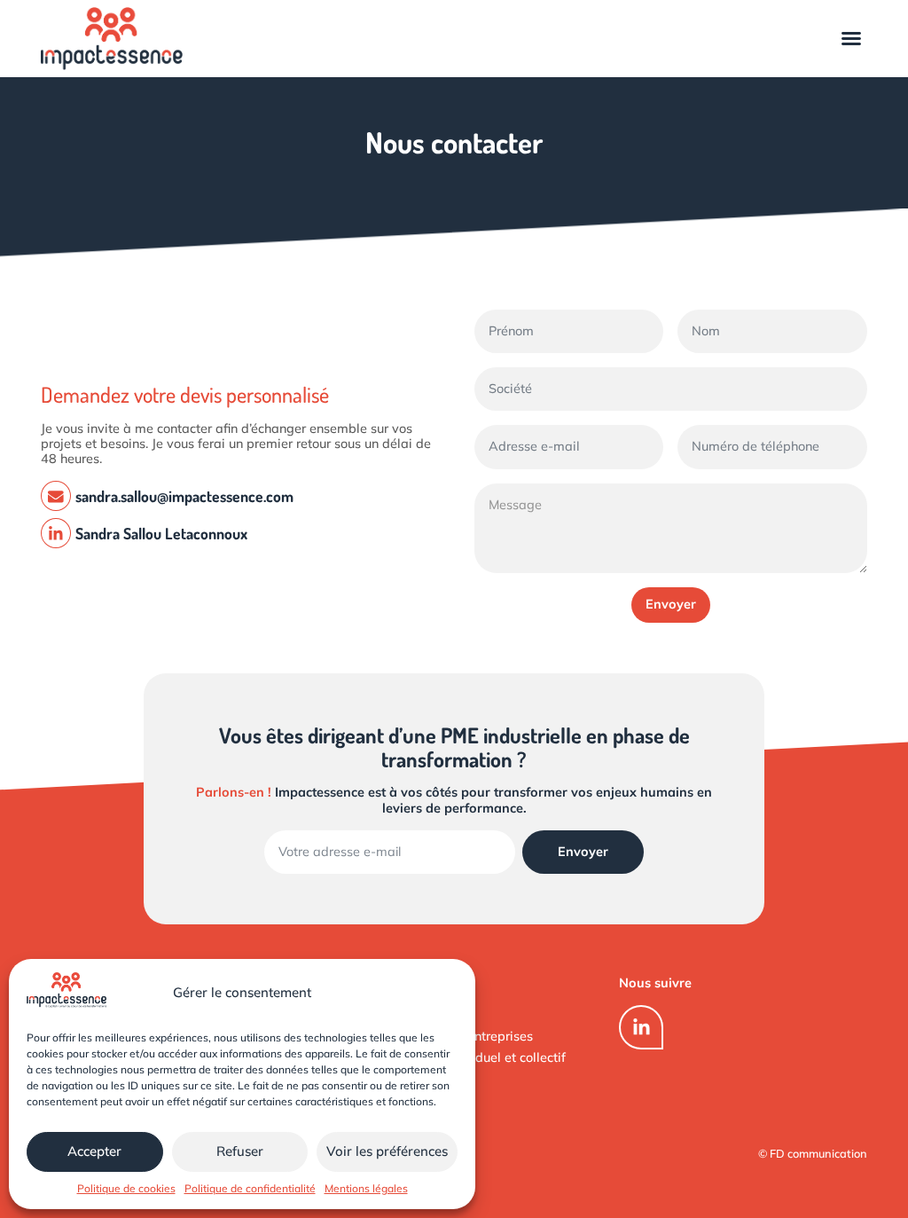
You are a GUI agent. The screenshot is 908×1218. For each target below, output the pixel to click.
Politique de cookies (126, 1188)
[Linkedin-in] (641, 1027)
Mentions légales (366, 1188)
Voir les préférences (387, 1151)
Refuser (239, 1151)
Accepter (94, 1151)
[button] (851, 38)
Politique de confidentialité (250, 1188)
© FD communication (812, 1153)
